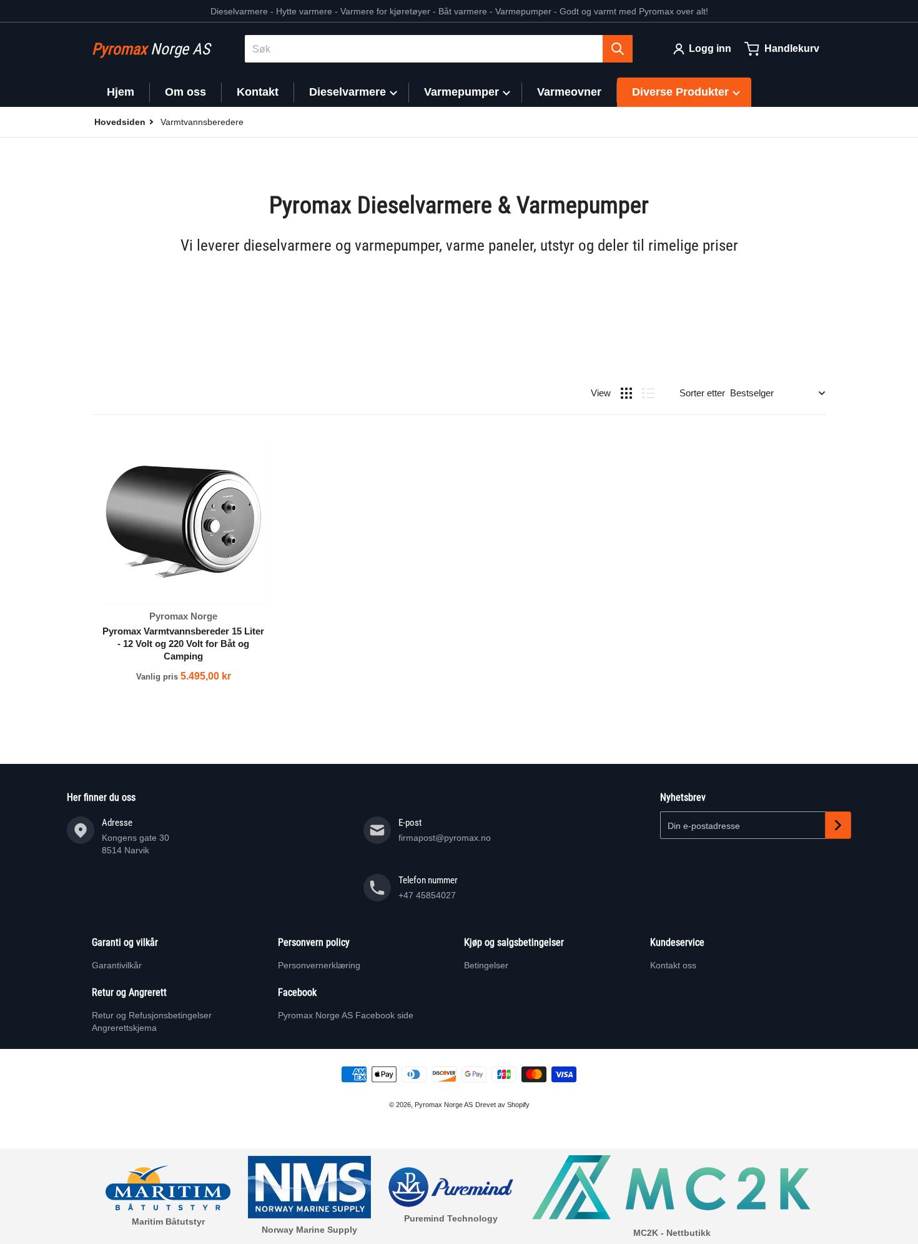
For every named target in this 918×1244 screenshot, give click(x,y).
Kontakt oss (673, 965)
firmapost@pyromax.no (444, 838)
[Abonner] (838, 825)
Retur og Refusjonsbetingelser (152, 1015)
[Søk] (618, 49)
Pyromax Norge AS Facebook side (345, 1015)
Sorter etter (702, 393)
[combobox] (439, 49)
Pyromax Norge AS (444, 1104)
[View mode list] (648, 393)
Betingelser (486, 965)
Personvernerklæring (319, 965)
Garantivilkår (117, 965)
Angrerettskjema (124, 1028)
